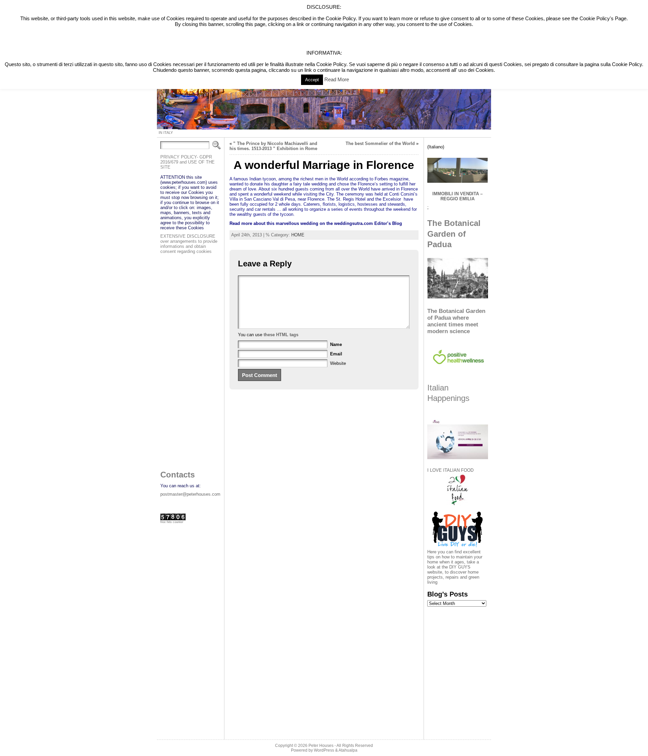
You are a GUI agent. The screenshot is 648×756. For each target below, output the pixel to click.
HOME (297, 234)
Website (338, 363)
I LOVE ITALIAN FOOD (450, 470)
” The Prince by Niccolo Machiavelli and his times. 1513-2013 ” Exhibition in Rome (273, 146)
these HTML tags (281, 334)
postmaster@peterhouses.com (190, 494)
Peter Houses (320, 745)
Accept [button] (312, 79)
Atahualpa (348, 750)
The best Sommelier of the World (380, 143)
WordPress (324, 750)
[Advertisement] (187, 360)
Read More (336, 79)
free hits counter (171, 522)
